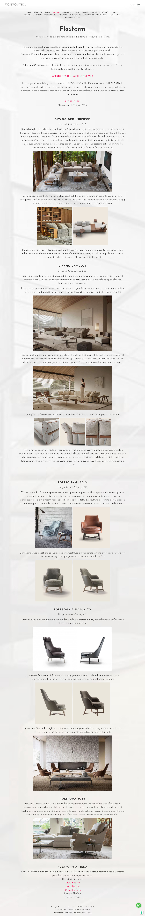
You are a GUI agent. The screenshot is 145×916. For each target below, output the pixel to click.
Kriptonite (95, 12)
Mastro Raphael (50, 15)
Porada (76, 12)
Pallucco (73, 15)
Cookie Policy (68, 912)
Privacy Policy (58, 912)
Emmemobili (37, 15)
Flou (29, 12)
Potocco (27, 15)
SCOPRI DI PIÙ (72, 102)
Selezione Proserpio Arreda (90, 15)
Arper (114, 12)
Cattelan (105, 12)
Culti (105, 15)
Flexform (56, 12)
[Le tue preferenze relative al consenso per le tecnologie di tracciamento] (141, 912)
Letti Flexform (73, 886)
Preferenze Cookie (79, 912)
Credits (89, 912)
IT (131, 5)
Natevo (47, 12)
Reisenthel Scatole (72, 17)
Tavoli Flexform (72, 883)
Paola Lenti (66, 12)
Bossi (111, 15)
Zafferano (63, 15)
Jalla (118, 15)
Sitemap (71, 909)
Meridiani (85, 12)
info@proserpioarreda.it (82, 909)
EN (134, 5)
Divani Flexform (73, 890)
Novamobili (38, 12)
